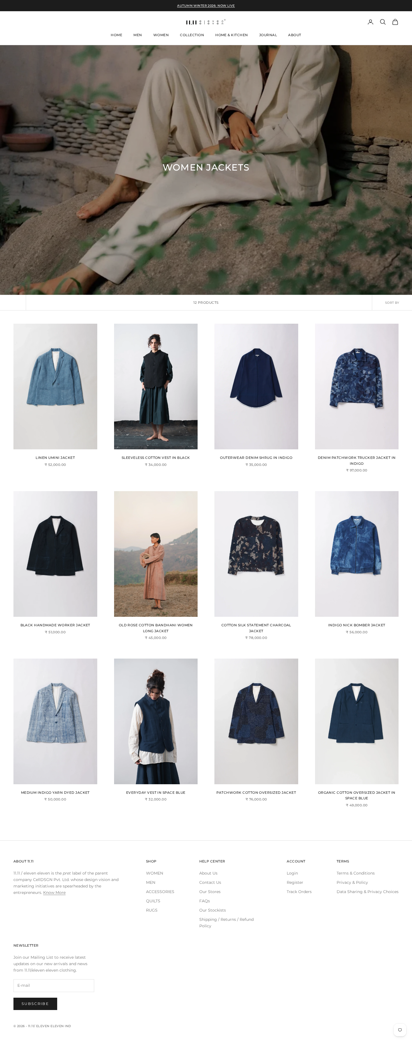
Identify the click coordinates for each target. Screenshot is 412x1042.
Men (137, 35)
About (294, 35)
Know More (54, 892)
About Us (208, 873)
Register (295, 882)
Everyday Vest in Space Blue (156, 792)
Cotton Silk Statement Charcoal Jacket (256, 628)
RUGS (152, 910)
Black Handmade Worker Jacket (55, 625)
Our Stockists (212, 910)
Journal (268, 35)
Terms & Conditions (356, 873)
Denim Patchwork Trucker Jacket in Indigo (357, 460)
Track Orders (299, 891)
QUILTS (153, 900)
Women (161, 35)
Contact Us (210, 882)
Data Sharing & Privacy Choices (368, 891)
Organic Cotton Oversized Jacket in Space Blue (356, 795)
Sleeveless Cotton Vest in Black (156, 458)
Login (292, 873)
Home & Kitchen (231, 35)
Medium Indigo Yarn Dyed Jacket (55, 792)
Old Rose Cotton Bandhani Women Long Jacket (156, 628)
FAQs (204, 900)
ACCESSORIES (160, 891)
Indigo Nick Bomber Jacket (356, 625)
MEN (150, 882)
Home (116, 35)
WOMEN (154, 873)
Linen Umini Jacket (55, 458)
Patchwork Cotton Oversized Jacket (256, 792)
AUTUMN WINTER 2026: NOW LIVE (206, 6)
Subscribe (35, 1003)
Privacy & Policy (352, 882)
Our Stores (210, 891)
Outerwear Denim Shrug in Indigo (256, 458)
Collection (192, 35)
